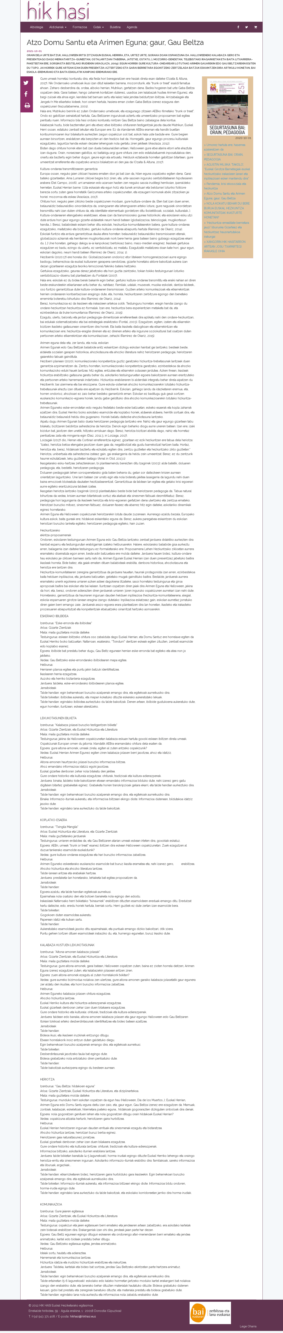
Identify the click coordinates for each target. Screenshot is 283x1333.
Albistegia (36, 27)
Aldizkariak (56, 27)
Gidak (97, 27)
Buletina (115, 27)
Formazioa (80, 27)
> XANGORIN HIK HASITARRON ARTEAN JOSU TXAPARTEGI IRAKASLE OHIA (225, 246)
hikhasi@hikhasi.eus (83, 1316)
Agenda (132, 27)
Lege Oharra (248, 1326)
